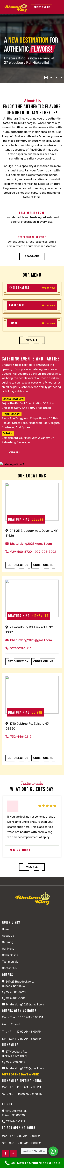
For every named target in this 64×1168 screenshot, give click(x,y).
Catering (7, 942)
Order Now (48, 287)
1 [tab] (46, 77)
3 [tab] (56, 77)
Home (5, 929)
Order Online (10, 955)
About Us (8, 935)
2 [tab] (51, 77)
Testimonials (10, 961)
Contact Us (9, 968)
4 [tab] (61, 77)
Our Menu (8, 948)
